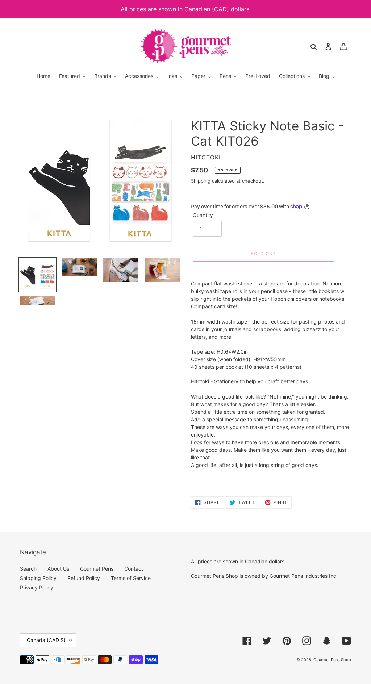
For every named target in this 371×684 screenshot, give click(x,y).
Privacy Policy (36, 587)
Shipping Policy (38, 578)
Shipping (200, 181)
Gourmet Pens (96, 569)
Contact (133, 569)
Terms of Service (131, 578)
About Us (58, 569)
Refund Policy (83, 578)
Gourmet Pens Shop (332, 659)
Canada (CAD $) (46, 640)
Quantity (203, 215)
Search (28, 569)
